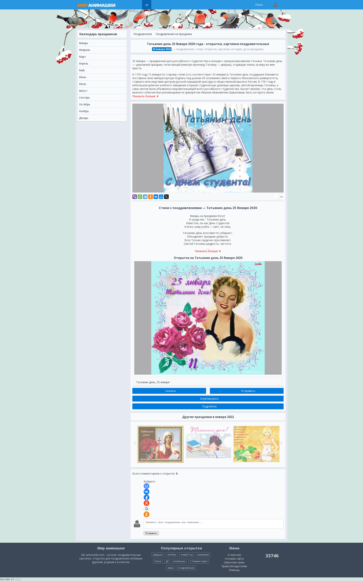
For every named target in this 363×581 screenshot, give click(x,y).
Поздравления (142, 34)
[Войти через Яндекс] (146, 503)
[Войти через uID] (146, 486)
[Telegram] (145, 196)
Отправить (151, 533)
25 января (163, 382)
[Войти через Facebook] (146, 497)
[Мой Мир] (161, 196)
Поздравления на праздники (174, 34)
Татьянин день (145, 382)
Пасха (158, 561)
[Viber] (134, 196)
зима (170, 567)
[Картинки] (137, 4)
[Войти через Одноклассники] (146, 514)
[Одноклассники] (150, 196)
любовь (171, 554)
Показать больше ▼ (145, 96)
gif (167, 561)
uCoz (18, 579)
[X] (166, 196)
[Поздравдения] (156, 4)
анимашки (179, 561)
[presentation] (134, 443)
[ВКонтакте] (156, 196)
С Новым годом (198, 561)
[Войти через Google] (146, 509)
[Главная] (100, 4)
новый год (186, 554)
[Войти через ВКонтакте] (146, 492)
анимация (203, 554)
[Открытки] (127, 4)
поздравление (186, 567)
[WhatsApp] (140, 196)
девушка (158, 554)
